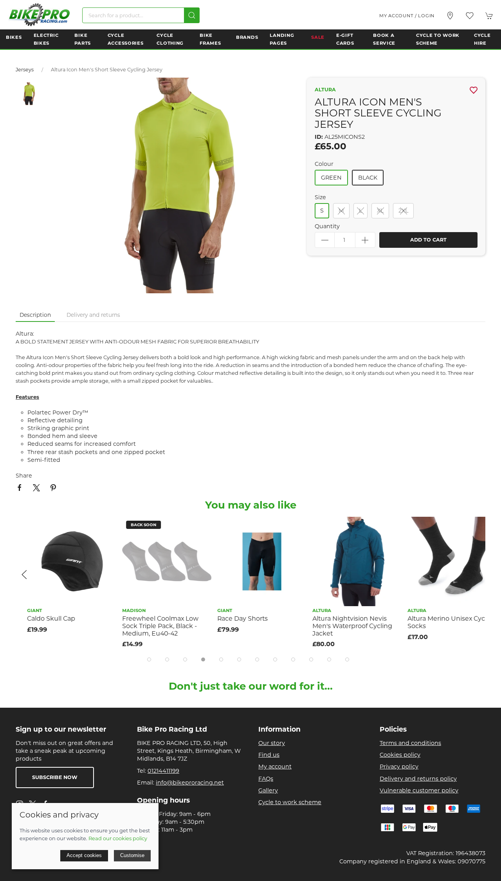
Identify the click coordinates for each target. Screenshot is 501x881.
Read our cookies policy (117, 838)
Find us (268, 754)
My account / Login (406, 15)
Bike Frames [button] (210, 39)
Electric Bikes (46, 39)
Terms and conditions (410, 743)
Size (320, 197)
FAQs (265, 778)
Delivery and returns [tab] (93, 315)
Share (24, 475)
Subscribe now (54, 777)
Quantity (327, 226)
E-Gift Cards (345, 39)
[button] (470, 16)
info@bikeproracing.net (190, 782)
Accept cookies (84, 855)
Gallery (268, 790)
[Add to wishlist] (94, 527)
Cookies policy (400, 754)
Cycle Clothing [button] (170, 39)
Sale (317, 37)
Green (331, 177)
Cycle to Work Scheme (438, 39)
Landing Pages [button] (282, 39)
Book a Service (384, 39)
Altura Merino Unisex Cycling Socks (440, 622)
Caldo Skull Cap (40, 618)
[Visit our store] (450, 16)
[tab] (149, 659)
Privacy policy (399, 766)
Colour (324, 163)
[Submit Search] (192, 15)
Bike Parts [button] (82, 39)
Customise (132, 855)
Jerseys (25, 70)
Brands (247, 37)
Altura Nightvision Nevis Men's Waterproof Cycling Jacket (341, 626)
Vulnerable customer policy (419, 790)
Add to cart (428, 240)
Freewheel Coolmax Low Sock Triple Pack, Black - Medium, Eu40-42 (149, 626)
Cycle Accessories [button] (126, 39)
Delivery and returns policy (418, 778)
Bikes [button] (14, 37)
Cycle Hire (482, 39)
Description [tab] (35, 315)
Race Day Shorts (231, 618)
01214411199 (163, 770)
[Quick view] (94, 545)
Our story (271, 743)
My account (275, 766)
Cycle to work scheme (289, 802)
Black (367, 177)
